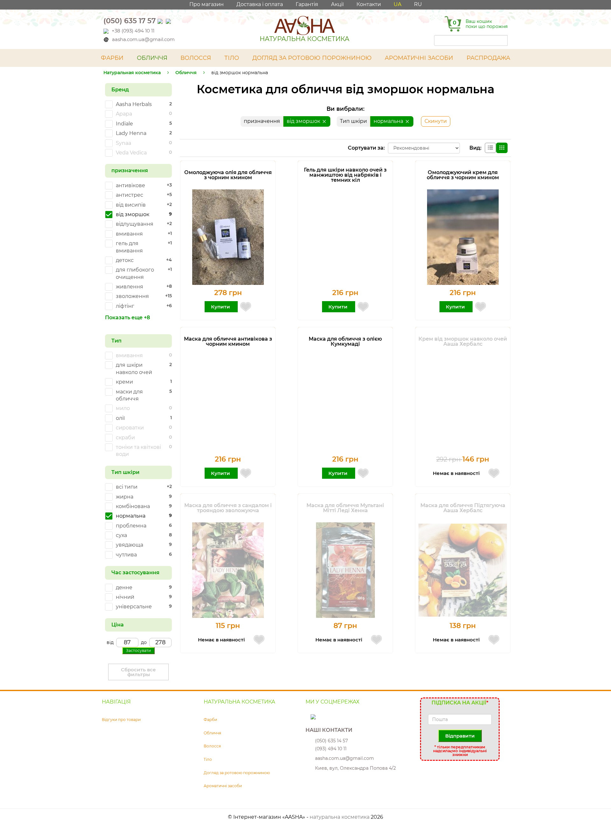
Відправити (460, 736)
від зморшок (304, 121)
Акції (337, 4)
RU (418, 4)
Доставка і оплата (259, 4)
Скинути (436, 121)
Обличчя (186, 72)
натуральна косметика (339, 817)
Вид (474, 148)
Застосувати (138, 650)
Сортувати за (365, 148)
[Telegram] (169, 21)
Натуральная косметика (132, 72)
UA (397, 4)
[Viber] (161, 21)
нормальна (389, 121)
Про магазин (206, 4)
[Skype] (308, 716)
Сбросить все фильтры (138, 672)
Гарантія (307, 4)
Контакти (368, 4)
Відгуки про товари (121, 719)
